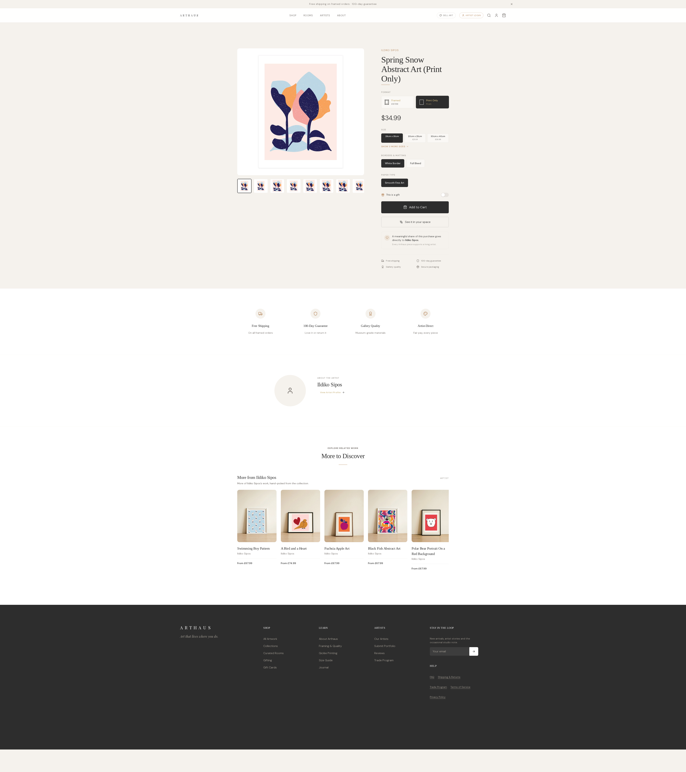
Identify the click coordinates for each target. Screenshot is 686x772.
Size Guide (326, 660)
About (341, 15)
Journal (324, 667)
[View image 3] (277, 186)
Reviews (379, 653)
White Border (393, 163)
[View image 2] (261, 186)
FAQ (432, 677)
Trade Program (384, 660)
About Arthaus (328, 639)
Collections (270, 646)
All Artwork (270, 639)
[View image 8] (359, 186)
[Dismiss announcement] (511, 4)
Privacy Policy (438, 697)
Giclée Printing (328, 653)
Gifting (267, 660)
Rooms (308, 15)
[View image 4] (294, 186)
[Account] (496, 15)
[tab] (397, 102)
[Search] (489, 15)
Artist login (473, 15)
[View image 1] (244, 186)
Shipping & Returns (449, 677)
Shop (292, 15)
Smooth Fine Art (394, 182)
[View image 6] (326, 186)
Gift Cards (270, 667)
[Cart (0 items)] (504, 15)
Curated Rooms (273, 653)
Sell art (448, 15)
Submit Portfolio (384, 646)
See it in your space (418, 222)
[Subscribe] (473, 651)
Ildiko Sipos (390, 50)
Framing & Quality (330, 646)
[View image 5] (310, 186)
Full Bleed (415, 163)
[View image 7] (343, 186)
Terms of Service (460, 687)
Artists (325, 15)
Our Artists (381, 639)
